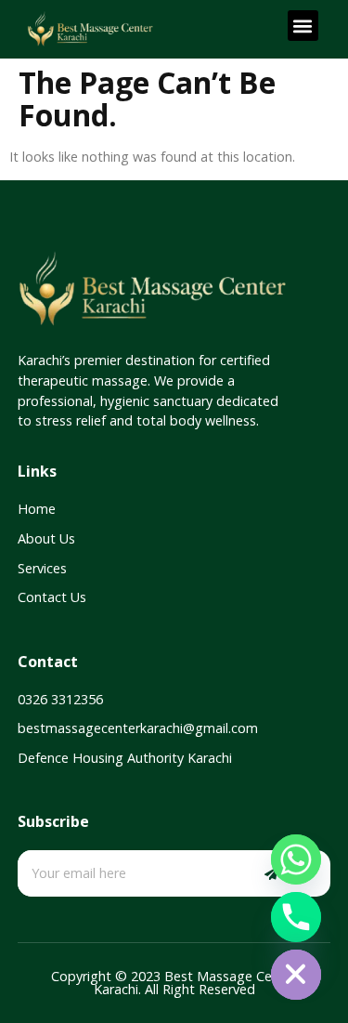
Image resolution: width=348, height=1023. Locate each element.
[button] (303, 25)
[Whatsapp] (296, 859)
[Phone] (296, 917)
